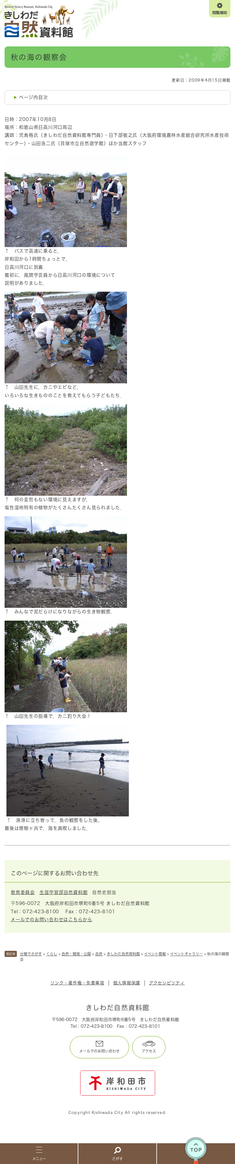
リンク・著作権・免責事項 (77, 983)
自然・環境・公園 (76, 954)
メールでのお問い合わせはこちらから (51, 919)
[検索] (117, 1153)
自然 (99, 954)
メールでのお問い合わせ (99, 1051)
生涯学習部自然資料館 (63, 892)
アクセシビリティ (167, 983)
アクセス (149, 1051)
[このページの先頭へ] (196, 1153)
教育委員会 (23, 892)
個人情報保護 (126, 983)
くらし (51, 954)
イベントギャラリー (186, 954)
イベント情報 (155, 954)
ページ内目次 (33, 97)
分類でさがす (31, 954)
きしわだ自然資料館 (123, 954)
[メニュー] (39, 1153)
